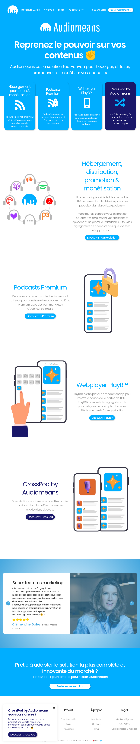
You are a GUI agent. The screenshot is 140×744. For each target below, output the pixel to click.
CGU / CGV (124, 724)
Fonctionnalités (68, 719)
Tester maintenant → (120, 9)
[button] (30, 10)
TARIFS (61, 9)
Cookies (133, 729)
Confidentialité (118, 729)
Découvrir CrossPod (40, 517)
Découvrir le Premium (40, 316)
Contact (96, 724)
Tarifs (68, 724)
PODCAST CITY (76, 9)
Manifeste (96, 719)
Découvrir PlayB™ (102, 418)
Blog (96, 729)
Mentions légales (124, 719)
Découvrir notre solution (102, 238)
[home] (12, 10)
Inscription (69, 729)
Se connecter (99, 9)
